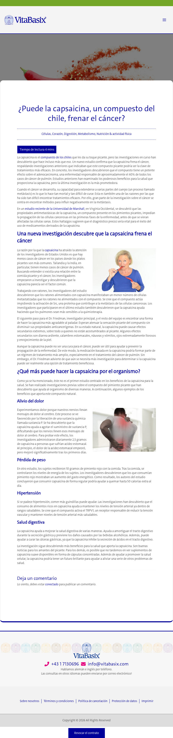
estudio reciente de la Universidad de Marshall (54, 209)
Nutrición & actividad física (114, 134)
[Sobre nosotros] (30, 701)
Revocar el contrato (86, 733)
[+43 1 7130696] (62, 664)
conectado (51, 584)
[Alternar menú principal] (164, 19)
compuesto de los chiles (56, 157)
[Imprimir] (147, 701)
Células (46, 134)
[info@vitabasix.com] (104, 664)
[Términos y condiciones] (60, 701)
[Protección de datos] (125, 701)
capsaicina (51, 250)
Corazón (57, 134)
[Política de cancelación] (93, 701)
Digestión (70, 134)
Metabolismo (86, 134)
